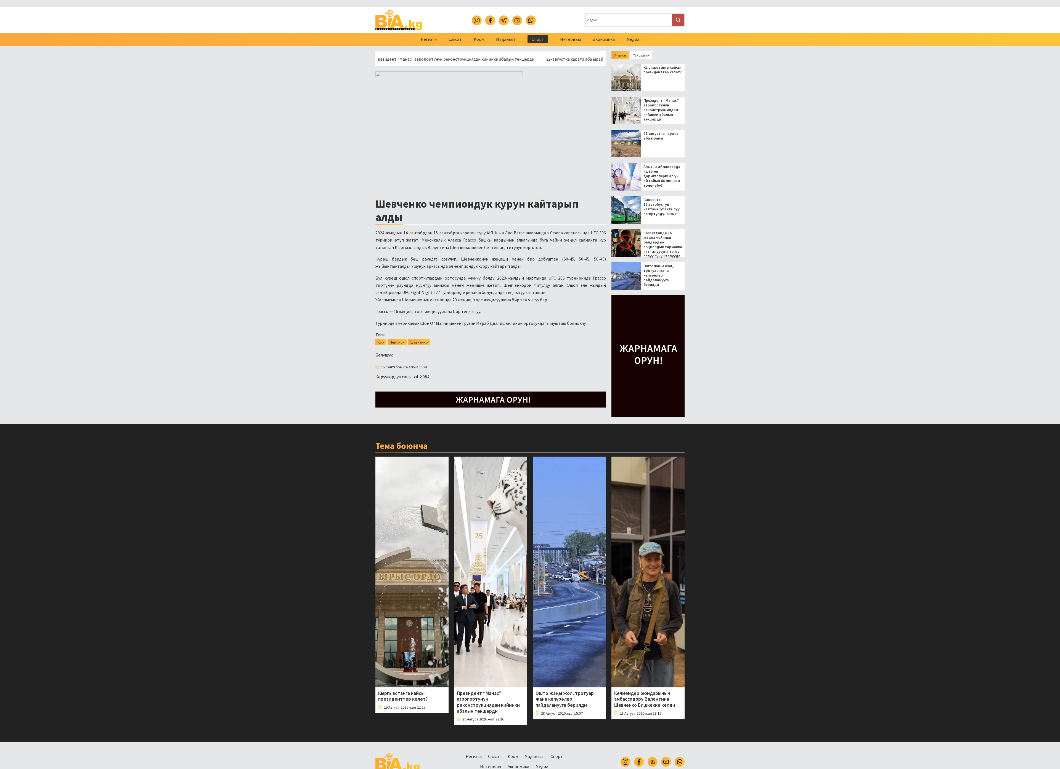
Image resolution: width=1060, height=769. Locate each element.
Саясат (455, 39)
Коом (479, 39)
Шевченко (419, 342)
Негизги (429, 39)
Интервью (570, 39)
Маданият (506, 39)
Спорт (538, 39)
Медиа (633, 39)
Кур (381, 342)
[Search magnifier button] (678, 20)
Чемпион (397, 342)
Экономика (604, 39)
